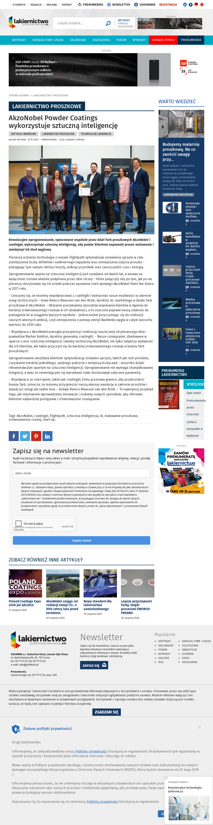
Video (186, 658)
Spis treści (194, 393)
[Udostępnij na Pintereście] (36, 435)
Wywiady (139, 40)
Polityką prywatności (102, 802)
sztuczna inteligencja (82, 416)
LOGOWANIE (148, 4)
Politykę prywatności (91, 751)
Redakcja (36, 4)
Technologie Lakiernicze (96, 133)
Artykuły (19, 40)
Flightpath (57, 416)
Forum (121, 40)
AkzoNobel (24, 416)
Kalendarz (78, 40)
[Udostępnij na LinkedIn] (47, 435)
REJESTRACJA (168, 4)
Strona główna (19, 95)
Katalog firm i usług (47, 40)
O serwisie (19, 4)
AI (101, 416)
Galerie (163, 658)
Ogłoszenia (101, 40)
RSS (160, 662)
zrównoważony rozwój (25, 420)
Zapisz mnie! (81, 540)
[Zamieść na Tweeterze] (25, 435)
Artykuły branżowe (23, 133)
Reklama (52, 4)
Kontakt (67, 4)
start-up (49, 420)
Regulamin (189, 662)
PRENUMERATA (93, 4)
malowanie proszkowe (121, 416)
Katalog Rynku (163, 40)
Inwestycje (189, 649)
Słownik (188, 653)
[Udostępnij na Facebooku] (14, 435)
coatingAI (41, 416)
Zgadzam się (108, 713)
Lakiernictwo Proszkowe (51, 95)
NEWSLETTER (121, 4)
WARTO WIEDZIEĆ (177, 101)
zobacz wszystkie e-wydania (195, 429)
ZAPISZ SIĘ (91, 665)
